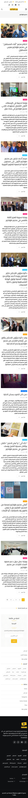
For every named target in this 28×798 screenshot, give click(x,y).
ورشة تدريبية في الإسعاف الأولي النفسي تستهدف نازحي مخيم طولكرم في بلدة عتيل (14, 106)
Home (25, 689)
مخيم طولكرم (23, 679)
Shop (26, 705)
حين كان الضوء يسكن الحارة (15, 394)
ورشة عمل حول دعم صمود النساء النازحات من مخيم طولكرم (15, 564)
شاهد (17, 672)
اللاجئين (8, 668)
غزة (13, 672)
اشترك (14, 641)
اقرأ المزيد (23, 77)
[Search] (2, 9)
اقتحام (24, 668)
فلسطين (8, 672)
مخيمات (19, 675)
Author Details (23, 701)
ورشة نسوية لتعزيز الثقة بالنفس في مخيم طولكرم (16, 218)
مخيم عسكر (15, 679)
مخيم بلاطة (12, 675)
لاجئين (24, 675)
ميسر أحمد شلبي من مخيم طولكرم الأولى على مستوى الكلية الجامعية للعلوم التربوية (14, 161)
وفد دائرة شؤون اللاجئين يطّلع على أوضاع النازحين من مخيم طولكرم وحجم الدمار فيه (14, 340)
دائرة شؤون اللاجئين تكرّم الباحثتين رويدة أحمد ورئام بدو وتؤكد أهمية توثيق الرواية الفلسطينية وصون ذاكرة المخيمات (15, 279)
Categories (24, 697)
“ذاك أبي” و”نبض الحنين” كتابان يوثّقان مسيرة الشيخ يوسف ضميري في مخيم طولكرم (14, 446)
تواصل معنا (24, 659)
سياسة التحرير (24, 655)
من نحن (25, 651)
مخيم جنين (5, 675)
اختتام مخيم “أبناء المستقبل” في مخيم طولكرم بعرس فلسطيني (15, 47)
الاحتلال (14, 668)
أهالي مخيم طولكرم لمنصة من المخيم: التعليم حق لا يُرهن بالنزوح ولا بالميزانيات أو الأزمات (14, 507)
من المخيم (8, 679)
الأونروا (19, 668)
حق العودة (23, 672)
